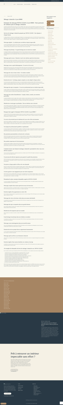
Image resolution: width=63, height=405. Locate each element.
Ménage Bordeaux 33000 (6, 293)
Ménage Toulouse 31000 (6, 288)
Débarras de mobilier (51, 62)
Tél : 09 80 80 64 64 (13, 371)
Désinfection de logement (51, 56)
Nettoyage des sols (50, 50)
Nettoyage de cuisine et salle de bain (53, 53)
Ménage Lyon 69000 (6, 284)
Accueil (14, 4)
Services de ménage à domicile (58, 9)
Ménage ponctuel (50, 32)
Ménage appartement (50, 35)
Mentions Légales (20, 390)
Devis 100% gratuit (50, 21)
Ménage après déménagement (52, 44)
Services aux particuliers (27, 4)
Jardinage (49, 59)
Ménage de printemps (51, 38)
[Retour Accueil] (8, 4)
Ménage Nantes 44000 (6, 289)
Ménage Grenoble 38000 (6, 303)
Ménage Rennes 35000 (6, 296)
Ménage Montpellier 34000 (7, 292)
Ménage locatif (50, 41)
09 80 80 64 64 (3, 403)
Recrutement (19, 388)
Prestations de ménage (20, 4)
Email (49, 23)
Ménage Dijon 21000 (6, 304)
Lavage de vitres (50, 47)
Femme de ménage (20, 385)
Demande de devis (34, 4)
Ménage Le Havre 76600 (6, 299)
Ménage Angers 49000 (6, 307)
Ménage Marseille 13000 (6, 285)
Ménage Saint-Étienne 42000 (7, 300)
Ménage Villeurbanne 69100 (7, 308)
